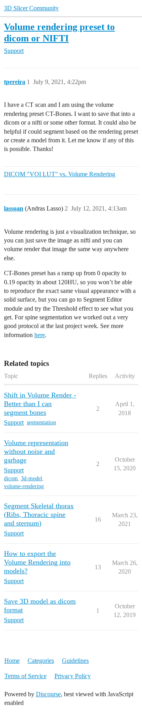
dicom (11, 478)
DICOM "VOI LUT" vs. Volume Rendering (59, 174)
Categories (41, 660)
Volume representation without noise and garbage (36, 451)
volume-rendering (24, 486)
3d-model (31, 478)
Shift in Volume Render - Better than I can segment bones (40, 403)
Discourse (48, 694)
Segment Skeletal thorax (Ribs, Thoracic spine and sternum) (39, 514)
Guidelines (75, 660)
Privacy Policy (72, 676)
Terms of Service (25, 676)
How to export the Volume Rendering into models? (37, 562)
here (39, 335)
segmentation (41, 422)
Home (12, 660)
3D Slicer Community (31, 8)
